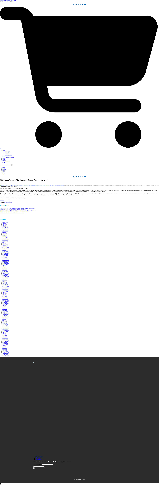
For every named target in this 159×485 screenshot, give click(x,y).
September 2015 (5, 303)
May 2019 (4, 256)
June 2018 (4, 266)
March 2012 (4, 350)
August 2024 (5, 231)
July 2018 (4, 265)
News (3, 159)
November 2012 (5, 341)
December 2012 (5, 340)
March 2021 (4, 246)
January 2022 (5, 245)
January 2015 (5, 312)
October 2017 (5, 275)
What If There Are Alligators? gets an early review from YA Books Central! (15, 211)
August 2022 (5, 241)
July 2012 (4, 345)
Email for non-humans (37, 464)
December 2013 (5, 326)
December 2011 (5, 352)
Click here (2, 200)
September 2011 (5, 355)
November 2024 (5, 227)
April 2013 (4, 335)
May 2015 (4, 307)
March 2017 (4, 283)
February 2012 (5, 351)
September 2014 (5, 316)
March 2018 (4, 270)
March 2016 (4, 296)
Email (34, 465)
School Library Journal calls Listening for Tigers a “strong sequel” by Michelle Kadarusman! (18, 210)
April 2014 (4, 322)
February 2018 (5, 271)
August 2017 (5, 277)
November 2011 (5, 353)
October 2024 (5, 228)
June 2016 (4, 293)
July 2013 (4, 332)
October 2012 (5, 342)
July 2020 (4, 250)
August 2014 (5, 318)
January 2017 (5, 285)
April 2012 (4, 349)
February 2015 (5, 311)
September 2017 (5, 276)
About (3, 156)
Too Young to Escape (8, 202)
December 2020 (5, 247)
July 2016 (4, 292)
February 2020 (5, 251)
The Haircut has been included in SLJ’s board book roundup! (12, 213)
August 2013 (5, 331)
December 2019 (5, 252)
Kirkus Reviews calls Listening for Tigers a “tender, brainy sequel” (13, 209)
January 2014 (5, 325)
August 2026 (5, 222)
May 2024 (4, 233)
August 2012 (5, 344)
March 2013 (4, 336)
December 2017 (5, 273)
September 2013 (5, 330)
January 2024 (5, 237)
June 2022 (4, 242)
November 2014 (5, 314)
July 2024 (4, 232)
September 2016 (5, 290)
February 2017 (5, 284)
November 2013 (5, 328)
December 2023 (5, 238)
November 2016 (5, 287)
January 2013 (5, 339)
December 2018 (5, 260)
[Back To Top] (0, 484)
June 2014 (4, 320)
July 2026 (4, 223)
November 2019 (5, 253)
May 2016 (4, 294)
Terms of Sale (38, 459)
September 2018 (5, 263)
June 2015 (4, 306)
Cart (3, 172)
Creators (4, 158)
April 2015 (4, 309)
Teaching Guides (8, 155)
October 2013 (5, 329)
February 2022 (5, 244)
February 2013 (5, 338)
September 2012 (5, 343)
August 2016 (5, 291)
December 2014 (5, 313)
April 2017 (4, 282)
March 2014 (4, 323)
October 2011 (5, 354)
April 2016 (4, 295)
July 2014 (4, 319)
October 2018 (5, 262)
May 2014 (4, 321)
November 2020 (5, 248)
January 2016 (5, 299)
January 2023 (5, 240)
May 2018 (4, 267)
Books (3, 150)
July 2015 (4, 305)
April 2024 (4, 234)
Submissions (7, 161)
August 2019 (5, 255)
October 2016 (5, 289)
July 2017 (4, 279)
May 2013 (4, 334)
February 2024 (5, 236)
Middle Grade (7, 153)
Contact (4, 160)
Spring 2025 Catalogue (9, 157)
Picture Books (7, 152)
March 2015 (4, 310)
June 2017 (4, 280)
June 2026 (4, 224)
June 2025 (4, 225)
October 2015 (5, 302)
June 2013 (4, 333)
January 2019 (5, 258)
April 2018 (4, 269)
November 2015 (5, 301)
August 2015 (5, 304)
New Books (7, 151)
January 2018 (5, 272)
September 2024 (5, 230)
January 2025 (5, 226)
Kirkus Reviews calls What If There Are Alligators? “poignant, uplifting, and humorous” (17, 208)
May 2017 (4, 281)
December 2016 (5, 286)
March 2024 (4, 235)
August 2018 (5, 264)
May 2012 (4, 348)
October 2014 (5, 315)
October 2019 (5, 254)
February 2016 (5, 297)
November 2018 (5, 261)
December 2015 (5, 300)
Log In (3, 162)
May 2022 (4, 243)
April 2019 (4, 257)
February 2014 (5, 324)
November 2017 (5, 274)
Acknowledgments (39, 456)
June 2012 (4, 346)
